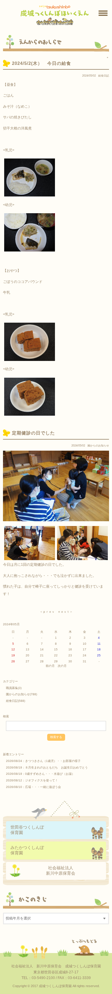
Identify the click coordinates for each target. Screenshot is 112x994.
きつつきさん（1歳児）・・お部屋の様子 (53, 761)
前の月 (50, 665)
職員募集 (12, 688)
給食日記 (103, 75)
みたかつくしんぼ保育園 (27, 850)
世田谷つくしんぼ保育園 (27, 830)
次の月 (62, 665)
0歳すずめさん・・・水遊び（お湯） (50, 773)
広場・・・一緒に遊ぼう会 (43, 787)
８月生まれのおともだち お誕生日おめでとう (56, 767)
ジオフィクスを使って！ (41, 780)
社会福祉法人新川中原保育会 (60, 870)
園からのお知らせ (98, 445)
